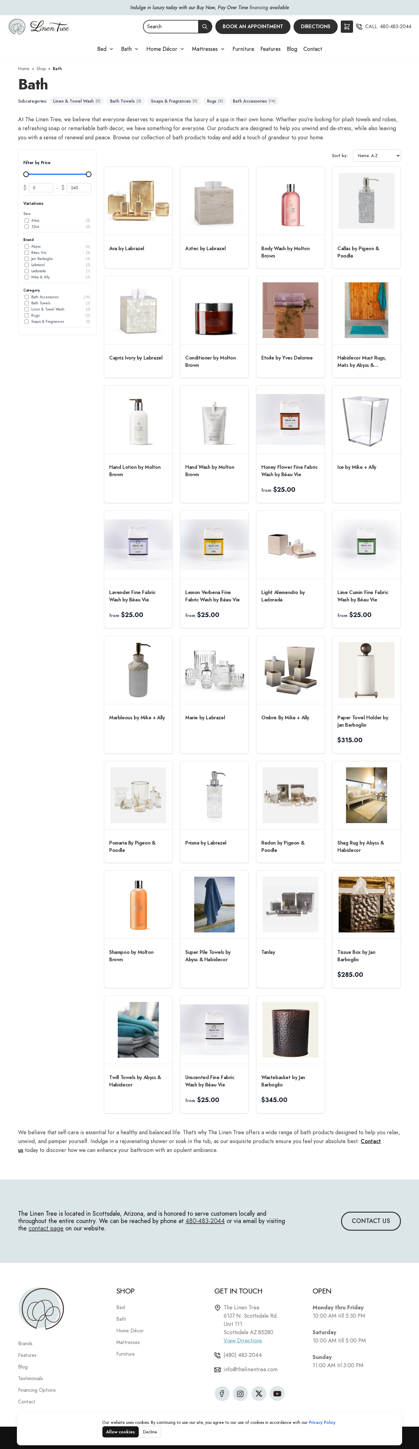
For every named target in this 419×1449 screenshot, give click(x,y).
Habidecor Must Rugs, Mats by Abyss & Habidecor (361, 361)
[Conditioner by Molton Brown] (214, 310)
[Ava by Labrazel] (138, 201)
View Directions (243, 1341)
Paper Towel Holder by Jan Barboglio (362, 721)
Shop (41, 69)
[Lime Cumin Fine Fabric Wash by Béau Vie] (367, 545)
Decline (150, 1432)
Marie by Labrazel (205, 717)
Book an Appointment (253, 26)
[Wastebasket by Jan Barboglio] (290, 1030)
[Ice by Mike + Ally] (367, 420)
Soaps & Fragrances (174, 101)
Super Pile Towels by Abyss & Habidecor (208, 956)
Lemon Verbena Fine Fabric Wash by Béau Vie (212, 596)
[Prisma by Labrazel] (214, 795)
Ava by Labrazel (126, 248)
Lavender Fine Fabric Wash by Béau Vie (132, 596)
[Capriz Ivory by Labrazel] (138, 310)
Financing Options (37, 1390)
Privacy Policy (322, 1422)
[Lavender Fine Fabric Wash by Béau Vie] (138, 545)
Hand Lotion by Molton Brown (135, 471)
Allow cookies (120, 1432)
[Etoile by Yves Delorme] (290, 310)
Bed (101, 49)
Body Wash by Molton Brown (285, 252)
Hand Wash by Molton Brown (209, 471)
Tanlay (268, 952)
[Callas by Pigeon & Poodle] (367, 201)
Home (23, 69)
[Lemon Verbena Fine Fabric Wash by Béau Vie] (214, 545)
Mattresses (205, 49)
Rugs (215, 101)
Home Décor (161, 49)
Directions (315, 26)
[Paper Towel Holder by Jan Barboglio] (367, 670)
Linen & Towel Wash (76, 101)
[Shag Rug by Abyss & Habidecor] (367, 795)
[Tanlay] (290, 905)
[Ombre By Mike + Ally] (290, 670)
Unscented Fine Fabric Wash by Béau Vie (209, 1081)
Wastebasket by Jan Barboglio (283, 1081)
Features (270, 49)
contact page (46, 1228)
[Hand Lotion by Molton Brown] (138, 420)
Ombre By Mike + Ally (285, 717)
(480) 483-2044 (243, 1355)
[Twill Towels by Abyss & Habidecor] (138, 1030)
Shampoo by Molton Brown (131, 956)
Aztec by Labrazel (205, 248)
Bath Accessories (254, 101)
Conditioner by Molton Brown (210, 361)
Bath (126, 49)
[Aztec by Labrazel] (214, 201)
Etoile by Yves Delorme (287, 357)
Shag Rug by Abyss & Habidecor (360, 846)
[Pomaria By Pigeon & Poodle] (138, 795)
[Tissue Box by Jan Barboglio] (367, 905)
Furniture (243, 49)
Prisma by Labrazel (205, 842)
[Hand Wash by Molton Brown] (214, 420)
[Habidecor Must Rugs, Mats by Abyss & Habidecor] (367, 310)
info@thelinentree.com (251, 1369)
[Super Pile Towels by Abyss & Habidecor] (214, 905)
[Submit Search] (205, 26)
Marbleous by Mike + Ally (137, 717)
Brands (25, 1343)
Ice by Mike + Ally (356, 467)
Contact (312, 49)
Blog (292, 49)
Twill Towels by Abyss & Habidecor (135, 1081)
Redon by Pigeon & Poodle (282, 846)
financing (258, 7)
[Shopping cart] (347, 27)
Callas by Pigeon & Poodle (358, 252)
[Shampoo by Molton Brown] (138, 905)
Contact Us (371, 1221)
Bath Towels (125, 101)
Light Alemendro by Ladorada (283, 596)
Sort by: (340, 155)
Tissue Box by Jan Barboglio (356, 956)
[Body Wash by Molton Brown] (290, 201)
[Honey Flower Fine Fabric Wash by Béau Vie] (290, 420)
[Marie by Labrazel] (214, 670)
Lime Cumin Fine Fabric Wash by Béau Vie (362, 596)
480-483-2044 (395, 26)
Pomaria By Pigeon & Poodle (132, 846)
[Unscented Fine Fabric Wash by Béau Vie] (214, 1030)
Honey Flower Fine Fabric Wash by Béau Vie (289, 471)
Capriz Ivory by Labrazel (135, 357)
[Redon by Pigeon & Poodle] (290, 795)
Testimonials (30, 1378)
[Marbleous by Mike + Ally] (138, 670)
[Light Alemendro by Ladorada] (290, 545)
